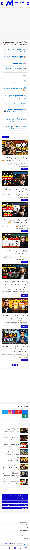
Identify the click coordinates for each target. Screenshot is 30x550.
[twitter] (5, 412)
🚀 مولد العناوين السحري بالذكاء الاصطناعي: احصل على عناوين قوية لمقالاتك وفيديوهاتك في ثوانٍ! (16, 120)
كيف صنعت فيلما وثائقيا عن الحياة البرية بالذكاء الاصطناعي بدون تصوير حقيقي (16, 284)
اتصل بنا (26, 532)
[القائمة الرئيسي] (28, 3)
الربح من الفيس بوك (10, 498)
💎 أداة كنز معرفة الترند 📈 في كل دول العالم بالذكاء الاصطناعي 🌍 (16, 127)
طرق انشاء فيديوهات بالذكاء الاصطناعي (17, 505)
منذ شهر (25, 313)
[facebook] (25, 412)
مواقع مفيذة (24, 508)
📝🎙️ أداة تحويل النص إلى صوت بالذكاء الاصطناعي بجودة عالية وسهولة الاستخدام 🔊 (15, 97)
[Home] (16, 365)
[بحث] (2, 3)
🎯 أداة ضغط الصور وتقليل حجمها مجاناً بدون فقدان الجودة (15, 50)
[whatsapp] (25, 416)
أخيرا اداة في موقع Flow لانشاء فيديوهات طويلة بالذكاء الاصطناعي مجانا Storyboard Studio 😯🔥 (11, 431)
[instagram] (11, 412)
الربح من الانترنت (23, 498)
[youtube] (18, 412)
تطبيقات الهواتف (23, 501)
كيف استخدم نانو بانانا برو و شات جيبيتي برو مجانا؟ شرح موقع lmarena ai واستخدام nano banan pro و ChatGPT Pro (10, 453)
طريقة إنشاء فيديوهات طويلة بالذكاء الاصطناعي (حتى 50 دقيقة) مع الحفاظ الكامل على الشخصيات (15, 349)
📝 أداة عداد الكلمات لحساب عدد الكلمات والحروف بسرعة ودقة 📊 (15, 82)
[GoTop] (4, 548)
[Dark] (9, 548)
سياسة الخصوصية (23, 535)
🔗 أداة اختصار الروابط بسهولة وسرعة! (15, 104)
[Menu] (15, 548)
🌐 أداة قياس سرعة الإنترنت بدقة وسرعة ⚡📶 (15, 89)
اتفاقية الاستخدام (24, 524)
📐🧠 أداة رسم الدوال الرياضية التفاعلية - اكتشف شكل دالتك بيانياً (15, 57)
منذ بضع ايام (25, 186)
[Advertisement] (15, 23)
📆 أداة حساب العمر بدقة (19, 76)
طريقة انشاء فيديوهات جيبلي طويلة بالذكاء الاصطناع (11, 438)
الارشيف (26, 527)
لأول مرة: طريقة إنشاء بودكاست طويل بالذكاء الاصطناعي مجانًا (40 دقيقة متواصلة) (10, 475)
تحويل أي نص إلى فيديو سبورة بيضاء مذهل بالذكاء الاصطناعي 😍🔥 (11, 482)
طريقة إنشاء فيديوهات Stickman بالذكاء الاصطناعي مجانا (11, 445)
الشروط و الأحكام (24, 530)
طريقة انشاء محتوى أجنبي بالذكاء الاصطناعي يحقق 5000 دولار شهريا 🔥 (11, 467)
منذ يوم (26, 155)
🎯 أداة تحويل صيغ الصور (19, 63)
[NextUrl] (13, 365)
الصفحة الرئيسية (24, 522)
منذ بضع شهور (15, 428)
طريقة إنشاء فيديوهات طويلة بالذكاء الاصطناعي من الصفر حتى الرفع (11, 460)
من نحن (26, 538)
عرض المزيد (5, 136)
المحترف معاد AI (8, 543)
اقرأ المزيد (24, 168)
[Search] (20, 548)
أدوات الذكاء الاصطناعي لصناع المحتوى (17, 495)
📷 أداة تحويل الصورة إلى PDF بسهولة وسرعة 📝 (16, 69)
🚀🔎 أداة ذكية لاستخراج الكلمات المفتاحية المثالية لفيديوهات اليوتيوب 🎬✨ (15, 111)
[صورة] (24, 430)
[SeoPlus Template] (24, 544)
